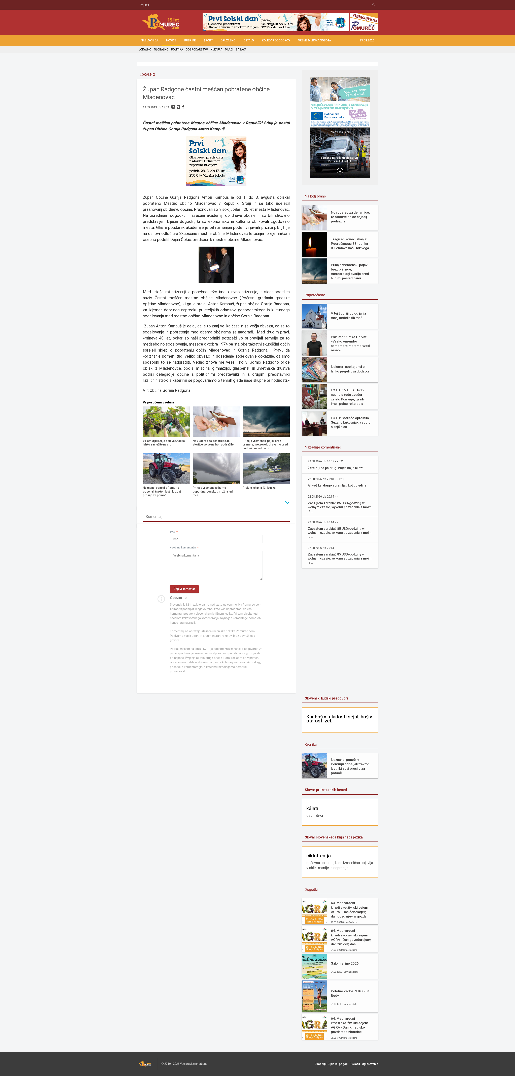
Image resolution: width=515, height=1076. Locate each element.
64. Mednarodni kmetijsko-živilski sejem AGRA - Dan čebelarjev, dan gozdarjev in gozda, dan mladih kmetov (349, 909)
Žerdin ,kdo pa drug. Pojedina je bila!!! (335, 468)
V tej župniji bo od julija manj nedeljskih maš (348, 315)
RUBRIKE (190, 40)
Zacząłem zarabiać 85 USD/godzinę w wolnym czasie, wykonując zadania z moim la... (340, 507)
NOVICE (171, 40)
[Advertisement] (340, 632)
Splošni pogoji (338, 1064)
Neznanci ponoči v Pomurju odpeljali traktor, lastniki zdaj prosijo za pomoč (350, 766)
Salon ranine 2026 (345, 963)
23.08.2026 (367, 40)
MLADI (229, 49)
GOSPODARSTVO (197, 49)
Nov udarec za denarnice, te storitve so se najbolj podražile (350, 216)
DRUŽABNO (228, 40)
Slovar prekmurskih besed (326, 790)
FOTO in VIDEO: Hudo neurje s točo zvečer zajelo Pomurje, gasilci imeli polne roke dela (348, 396)
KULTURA (216, 49)
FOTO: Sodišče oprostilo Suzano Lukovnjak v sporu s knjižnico (351, 422)
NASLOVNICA (149, 40)
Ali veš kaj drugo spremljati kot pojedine (337, 485)
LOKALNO (145, 49)
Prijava (144, 4)
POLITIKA (177, 49)
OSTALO (248, 40)
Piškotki (355, 1064)
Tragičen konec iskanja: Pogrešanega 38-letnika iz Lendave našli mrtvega (350, 243)
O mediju (321, 1064)
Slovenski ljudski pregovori (326, 698)
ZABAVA (241, 49)
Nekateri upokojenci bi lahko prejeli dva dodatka (350, 369)
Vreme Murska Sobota (314, 40)
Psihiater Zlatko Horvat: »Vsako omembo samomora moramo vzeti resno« (350, 343)
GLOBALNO (161, 49)
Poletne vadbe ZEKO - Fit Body (350, 993)
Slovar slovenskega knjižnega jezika (334, 837)
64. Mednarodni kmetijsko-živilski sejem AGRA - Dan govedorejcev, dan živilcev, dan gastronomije (351, 937)
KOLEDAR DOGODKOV (276, 40)
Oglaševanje (370, 1064)
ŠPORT (208, 40)
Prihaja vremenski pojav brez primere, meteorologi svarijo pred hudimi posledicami (350, 271)
